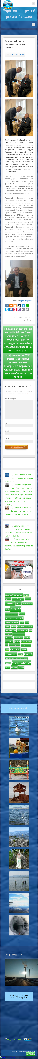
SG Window (30, 1054)
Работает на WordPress (20, 1051)
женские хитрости (24, 626)
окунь (7, 649)
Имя (6, 423)
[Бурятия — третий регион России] (8, 5)
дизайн (13, 627)
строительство (21, 662)
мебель (17, 641)
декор (27, 622)
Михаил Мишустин (18, 599)
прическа (24, 649)
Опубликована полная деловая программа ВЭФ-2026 (19, 478)
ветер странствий (14, 618)
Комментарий (11, 399)
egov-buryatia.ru (26, 301)
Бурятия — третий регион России (19, 13)
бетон (7, 609)
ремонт (28, 653)
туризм (14, 667)
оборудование (26, 645)
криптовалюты (18, 637)
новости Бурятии (14, 645)
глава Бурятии (11, 622)
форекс (21, 667)
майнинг (27, 637)
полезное (15, 649)
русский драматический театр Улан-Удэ (16, 658)
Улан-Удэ (9, 603)
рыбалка (8, 663)
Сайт (7, 439)
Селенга (27, 599)
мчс (6, 645)
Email (7, 431)
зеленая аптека (10, 630)
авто (18, 603)
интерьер (9, 637)
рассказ (20, 654)
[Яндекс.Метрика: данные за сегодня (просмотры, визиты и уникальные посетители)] (7, 1057)
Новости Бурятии (17, 54)
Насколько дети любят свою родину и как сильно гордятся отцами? (18, 511)
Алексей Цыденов (13, 595)
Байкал (26, 595)
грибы (22, 622)
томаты (7, 667)
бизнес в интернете (11, 614)
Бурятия (7, 599)
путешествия (11, 654)
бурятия (22, 614)
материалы (9, 641)
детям (7, 627)
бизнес (16, 609)
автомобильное (27, 603)
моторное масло (26, 641)
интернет (8, 634)
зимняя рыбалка (22, 630)
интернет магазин (19, 634)
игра (30, 630)
